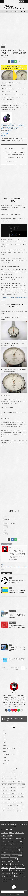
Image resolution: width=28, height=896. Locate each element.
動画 (8, 808)
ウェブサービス (12, 787)
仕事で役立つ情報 (11, 805)
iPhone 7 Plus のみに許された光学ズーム (15, 154)
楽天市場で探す (5, 135)
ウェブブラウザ (13, 790)
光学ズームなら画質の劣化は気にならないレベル (15, 158)
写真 (5, 530)
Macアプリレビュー (12, 784)
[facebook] (12, 61)
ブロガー (15, 799)
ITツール (16, 11)
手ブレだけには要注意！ (12, 161)
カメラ (5, 526)
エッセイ (5, 757)
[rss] (18, 710)
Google (9, 773)
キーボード (21, 793)
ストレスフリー (5, 796)
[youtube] (15, 560)
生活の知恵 (9, 811)
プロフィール (6, 760)
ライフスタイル (5, 802)
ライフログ (20, 802)
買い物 (19, 811)
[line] (15, 61)
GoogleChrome (15, 773)
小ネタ (5, 533)
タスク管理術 (20, 796)
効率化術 (4, 808)
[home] (17, 560)
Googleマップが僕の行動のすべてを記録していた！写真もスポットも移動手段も (17, 615)
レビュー (4, 805)
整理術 (21, 808)
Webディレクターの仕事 (9, 748)
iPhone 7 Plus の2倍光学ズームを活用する (15, 152)
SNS (19, 784)
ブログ (21, 799)
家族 (12, 808)
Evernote (3, 773)
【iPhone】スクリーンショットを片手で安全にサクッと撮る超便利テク (17, 592)
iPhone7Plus (6, 519)
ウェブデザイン (5, 790)
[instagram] (13, 560)
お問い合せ (5, 763)
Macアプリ (4, 784)
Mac (2, 11)
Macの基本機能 (19, 781)
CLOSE (23, 148)
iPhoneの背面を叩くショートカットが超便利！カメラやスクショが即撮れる (17, 649)
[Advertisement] (14, 28)
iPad (11, 11)
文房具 (4, 745)
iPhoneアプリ (13, 778)
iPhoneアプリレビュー (6, 781)
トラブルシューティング (7, 799)
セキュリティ (13, 796)
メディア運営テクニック (9, 754)
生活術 (14, 811)
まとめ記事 (4, 787)
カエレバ (9, 130)
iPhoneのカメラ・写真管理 (9, 523)
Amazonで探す (4, 133)
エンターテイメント (6, 793)
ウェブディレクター (21, 787)
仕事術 (18, 805)
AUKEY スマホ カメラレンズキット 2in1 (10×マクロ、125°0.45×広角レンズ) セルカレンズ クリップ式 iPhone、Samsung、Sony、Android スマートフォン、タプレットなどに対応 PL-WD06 (14, 126)
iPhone (7, 11)
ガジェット (23, 11)
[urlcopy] (19, 61)
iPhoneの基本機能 (5, 778)
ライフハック (6, 751)
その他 (23, 784)
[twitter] (9, 61)
